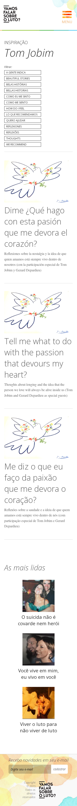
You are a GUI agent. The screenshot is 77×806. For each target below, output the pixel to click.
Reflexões (12, 132)
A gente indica (16, 72)
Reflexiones (14, 126)
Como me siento (17, 102)
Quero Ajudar (15, 120)
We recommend (16, 144)
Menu (67, 21)
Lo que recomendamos (21, 114)
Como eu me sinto (18, 96)
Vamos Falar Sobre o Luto (11, 14)
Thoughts (13, 138)
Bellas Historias (17, 90)
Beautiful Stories (18, 78)
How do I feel (15, 108)
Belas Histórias (16, 84)
